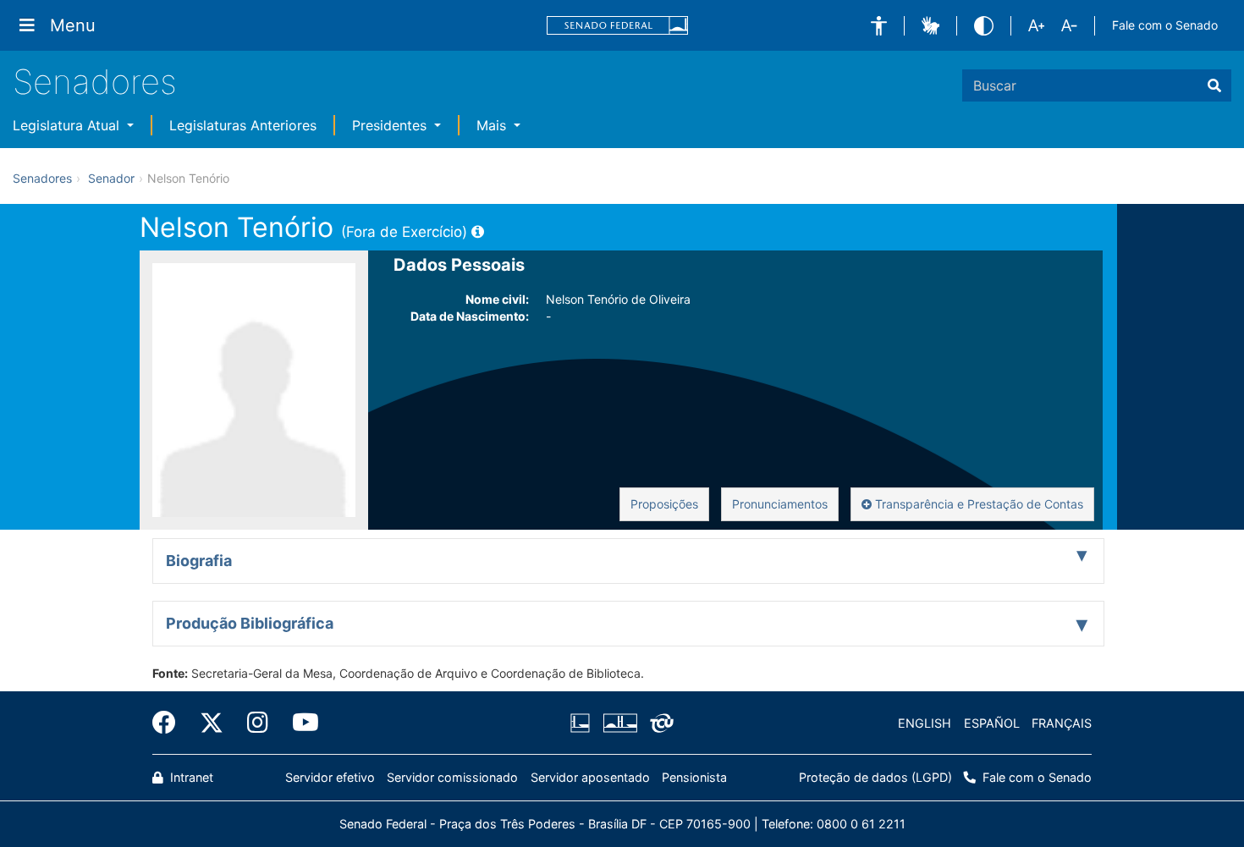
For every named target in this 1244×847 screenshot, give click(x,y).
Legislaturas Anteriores (243, 125)
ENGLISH (924, 723)
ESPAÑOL (992, 723)
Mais (493, 125)
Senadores (95, 81)
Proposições (664, 504)
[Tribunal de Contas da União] (659, 723)
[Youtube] (299, 722)
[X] (211, 722)
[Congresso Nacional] (619, 723)
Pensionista (694, 777)
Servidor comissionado (452, 777)
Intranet (190, 777)
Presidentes (391, 125)
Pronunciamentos (780, 504)
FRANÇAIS (1062, 723)
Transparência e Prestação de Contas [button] (977, 504)
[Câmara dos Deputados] (583, 723)
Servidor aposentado (590, 777)
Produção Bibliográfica (249, 623)
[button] (879, 26)
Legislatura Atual (68, 125)
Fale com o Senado (1165, 25)
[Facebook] (170, 722)
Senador (111, 178)
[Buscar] (1214, 85)
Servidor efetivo (330, 777)
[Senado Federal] (618, 26)
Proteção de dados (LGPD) (875, 777)
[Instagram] (257, 722)
